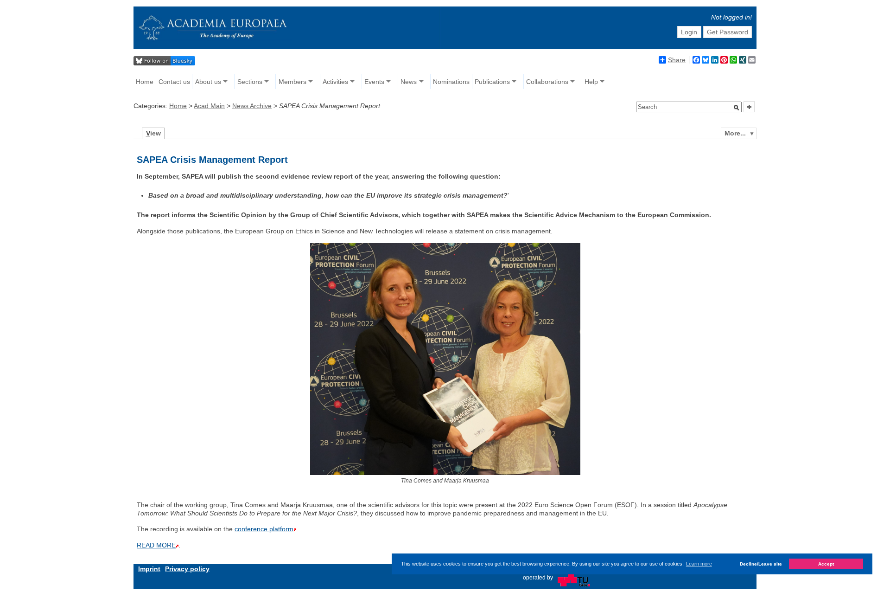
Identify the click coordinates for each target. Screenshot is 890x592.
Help (591, 81)
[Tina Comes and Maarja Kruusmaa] (445, 472)
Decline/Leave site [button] (761, 563)
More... (735, 133)
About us (208, 81)
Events (374, 81)
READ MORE (156, 545)
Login (689, 32)
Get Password (727, 32)
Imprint (149, 569)
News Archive (252, 105)
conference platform (264, 529)
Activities (335, 81)
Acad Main (209, 105)
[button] (736, 107)
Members (292, 81)
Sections (249, 81)
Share (677, 60)
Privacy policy (187, 569)
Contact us (174, 81)
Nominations (451, 81)
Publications (492, 81)
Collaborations (547, 81)
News (408, 81)
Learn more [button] (699, 563)
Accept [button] (826, 563)
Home (144, 81)
